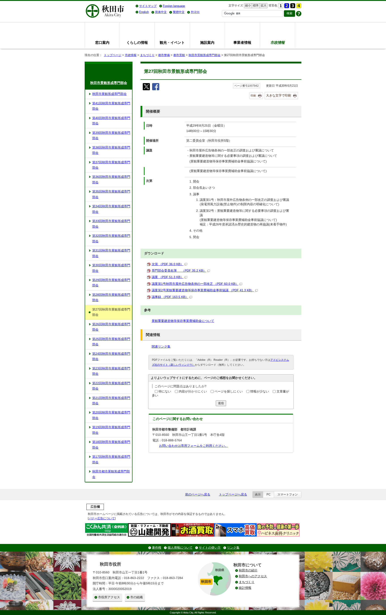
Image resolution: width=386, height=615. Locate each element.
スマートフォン (287, 494)
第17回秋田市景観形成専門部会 (111, 459)
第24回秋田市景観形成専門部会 (111, 356)
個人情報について (180, 547)
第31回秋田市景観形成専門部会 (111, 253)
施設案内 (207, 42)
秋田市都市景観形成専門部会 (111, 474)
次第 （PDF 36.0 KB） (167, 264)
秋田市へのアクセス (253, 576)
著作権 (156, 547)
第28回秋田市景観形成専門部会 (111, 297)
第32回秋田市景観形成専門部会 (111, 238)
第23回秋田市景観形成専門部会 (111, 371)
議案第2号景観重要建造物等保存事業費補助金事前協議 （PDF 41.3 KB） (203, 290)
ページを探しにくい (228, 391)
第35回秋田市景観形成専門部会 (111, 194)
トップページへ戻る (233, 494)
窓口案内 (102, 42)
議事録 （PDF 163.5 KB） (170, 297)
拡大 (263, 5)
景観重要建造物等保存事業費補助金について (183, 321)
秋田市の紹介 (248, 570)
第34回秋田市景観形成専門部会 (111, 209)
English (144, 12)
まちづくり (147, 55)
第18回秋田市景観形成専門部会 (111, 444)
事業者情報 (242, 42)
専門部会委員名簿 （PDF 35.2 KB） (179, 270)
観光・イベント (172, 42)
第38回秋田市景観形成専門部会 (111, 150)
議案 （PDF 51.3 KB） (167, 277)
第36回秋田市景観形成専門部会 (111, 179)
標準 (255, 5)
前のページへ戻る (197, 494)
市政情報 (130, 55)
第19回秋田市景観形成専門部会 (111, 430)
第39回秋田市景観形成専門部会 (111, 135)
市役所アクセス (109, 597)
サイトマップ (148, 6)
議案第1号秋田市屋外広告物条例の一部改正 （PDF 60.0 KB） (195, 283)
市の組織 (136, 597)
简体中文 (161, 12)
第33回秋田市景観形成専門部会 (111, 223)
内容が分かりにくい (193, 391)
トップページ (112, 55)
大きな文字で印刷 (278, 95)
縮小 (247, 5)
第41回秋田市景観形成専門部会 (111, 106)
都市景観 (179, 55)
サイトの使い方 (210, 547)
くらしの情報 (137, 42)
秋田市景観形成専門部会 (204, 55)
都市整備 (164, 55)
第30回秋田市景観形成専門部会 (111, 268)
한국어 (195, 12)
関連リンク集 (161, 346)
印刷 (253, 95)
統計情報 (245, 588)
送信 (221, 403)
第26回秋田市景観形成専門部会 (111, 327)
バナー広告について (102, 518)
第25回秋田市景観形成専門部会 (111, 341)
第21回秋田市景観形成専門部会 (111, 400)
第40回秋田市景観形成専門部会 (111, 120)
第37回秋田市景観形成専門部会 (111, 165)
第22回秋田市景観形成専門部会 (111, 386)
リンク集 (233, 547)
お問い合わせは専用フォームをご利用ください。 (193, 445)
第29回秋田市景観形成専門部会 (111, 282)
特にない (165, 391)
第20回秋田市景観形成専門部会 (111, 415)
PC (268, 494)
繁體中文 (179, 12)
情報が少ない (259, 391)
